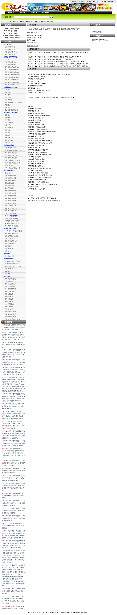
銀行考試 (7, 115)
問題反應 (95, 1)
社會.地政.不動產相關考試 (13, 75)
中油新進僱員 (9, 122)
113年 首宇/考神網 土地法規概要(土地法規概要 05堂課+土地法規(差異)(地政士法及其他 (61, 64)
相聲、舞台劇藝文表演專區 (13, 266)
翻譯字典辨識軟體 (10, 193)
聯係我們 (81, 1)
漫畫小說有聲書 (9, 291)
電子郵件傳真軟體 (10, 195)
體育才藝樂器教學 (10, 286)
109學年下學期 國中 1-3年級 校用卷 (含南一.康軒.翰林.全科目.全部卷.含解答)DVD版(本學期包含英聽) (13, 443)
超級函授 (69, 612)
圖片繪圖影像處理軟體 (12, 233)
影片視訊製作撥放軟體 (12, 236)
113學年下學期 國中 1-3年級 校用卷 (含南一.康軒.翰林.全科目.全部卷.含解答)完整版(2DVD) (13, 470)
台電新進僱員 (9, 127)
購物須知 (75, 1)
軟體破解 (88, 1)
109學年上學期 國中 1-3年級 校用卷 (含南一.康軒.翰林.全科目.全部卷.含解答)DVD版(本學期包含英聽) (13, 362)
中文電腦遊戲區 (9, 256)
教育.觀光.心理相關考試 (12, 80)
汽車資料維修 (9, 309)
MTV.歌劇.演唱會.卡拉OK (12, 264)
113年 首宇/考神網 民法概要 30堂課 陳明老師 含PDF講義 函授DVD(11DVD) (58, 57)
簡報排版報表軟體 (10, 198)
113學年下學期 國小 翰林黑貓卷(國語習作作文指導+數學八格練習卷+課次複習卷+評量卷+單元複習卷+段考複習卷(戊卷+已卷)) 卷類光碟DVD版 (13, 453)
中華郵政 (7, 117)
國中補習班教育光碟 (11, 155)
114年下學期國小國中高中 (12, 35)
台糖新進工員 (9, 138)
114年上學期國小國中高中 (12, 38)
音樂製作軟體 (9, 238)
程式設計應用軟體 (10, 203)
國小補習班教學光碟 (11, 153)
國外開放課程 (9, 165)
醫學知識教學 (9, 301)
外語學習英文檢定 (10, 281)
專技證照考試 (9, 105)
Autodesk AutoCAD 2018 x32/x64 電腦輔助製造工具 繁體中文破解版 (13, 345)
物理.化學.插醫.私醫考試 (12, 77)
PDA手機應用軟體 (10, 211)
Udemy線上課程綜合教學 (12, 168)
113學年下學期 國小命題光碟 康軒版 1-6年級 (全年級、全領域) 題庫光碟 (13, 495)
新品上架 (22, 12)
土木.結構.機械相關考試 (12, 69)
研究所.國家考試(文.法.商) (12, 163)
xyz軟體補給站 (49, 612)
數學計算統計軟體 (10, 201)
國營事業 (7, 130)
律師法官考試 (9, 97)
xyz (29, 612)
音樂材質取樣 (9, 248)
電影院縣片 (8, 271)
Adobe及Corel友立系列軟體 (13, 231)
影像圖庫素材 (9, 246)
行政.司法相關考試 (40, 21)
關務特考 (7, 92)
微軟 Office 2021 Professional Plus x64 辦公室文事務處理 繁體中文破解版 (13, 591)
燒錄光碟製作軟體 (10, 190)
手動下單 (34, 12)
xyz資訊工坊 (40, 612)
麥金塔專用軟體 (9, 188)
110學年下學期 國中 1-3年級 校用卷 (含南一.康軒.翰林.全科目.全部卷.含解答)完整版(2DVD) (13, 503)
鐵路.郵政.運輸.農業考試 (12, 85)
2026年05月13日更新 (11, 33)
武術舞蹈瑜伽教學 (10, 314)
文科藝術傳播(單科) (11, 52)
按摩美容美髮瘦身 (10, 284)
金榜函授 (75, 612)
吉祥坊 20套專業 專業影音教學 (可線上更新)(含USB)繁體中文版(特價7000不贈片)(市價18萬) (13, 327)
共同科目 (7, 59)
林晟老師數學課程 (10, 148)
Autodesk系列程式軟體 (12, 223)
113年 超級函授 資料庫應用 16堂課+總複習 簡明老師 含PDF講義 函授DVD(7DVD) (13, 406)
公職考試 (7, 90)
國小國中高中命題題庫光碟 (13, 150)
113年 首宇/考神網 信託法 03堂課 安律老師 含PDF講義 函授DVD (55, 59)
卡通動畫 (7, 274)
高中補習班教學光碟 (11, 158)
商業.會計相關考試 (10, 64)
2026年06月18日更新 (11, 31)
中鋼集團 (7, 135)
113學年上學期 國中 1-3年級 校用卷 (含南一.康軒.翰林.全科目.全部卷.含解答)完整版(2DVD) (13, 463)
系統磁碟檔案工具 (10, 183)
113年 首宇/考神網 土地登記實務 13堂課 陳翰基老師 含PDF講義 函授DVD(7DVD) (60, 61)
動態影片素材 (9, 251)
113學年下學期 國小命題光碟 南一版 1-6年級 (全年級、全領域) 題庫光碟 (13, 526)
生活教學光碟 (9, 299)
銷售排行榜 (8, 322)
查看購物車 (109, 1)
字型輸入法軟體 (9, 185)
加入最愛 (102, 1)
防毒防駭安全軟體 (10, 178)
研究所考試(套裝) (10, 54)
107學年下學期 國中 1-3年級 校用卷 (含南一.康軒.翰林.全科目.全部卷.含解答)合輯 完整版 (13, 511)
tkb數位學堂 (82, 612)
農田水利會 (8, 125)
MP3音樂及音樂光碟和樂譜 (13, 261)
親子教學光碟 (9, 306)
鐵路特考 (7, 95)
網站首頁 (11, 12)
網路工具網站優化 (10, 206)
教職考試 (7, 107)
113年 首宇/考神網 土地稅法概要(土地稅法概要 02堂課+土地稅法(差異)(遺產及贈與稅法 (61, 66)
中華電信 (7, 132)
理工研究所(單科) (10, 47)
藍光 (34, 612)
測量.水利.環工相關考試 (12, 72)
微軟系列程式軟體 (10, 180)
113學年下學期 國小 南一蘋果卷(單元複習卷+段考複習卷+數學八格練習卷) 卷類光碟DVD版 (13, 478)
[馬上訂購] (32, 46)
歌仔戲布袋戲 (9, 269)
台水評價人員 (9, 143)
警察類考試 (8, 100)
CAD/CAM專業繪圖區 (11, 218)
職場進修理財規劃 (10, 279)
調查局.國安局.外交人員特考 (13, 102)
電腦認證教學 (9, 296)
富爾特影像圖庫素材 (11, 243)
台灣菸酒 (7, 120)
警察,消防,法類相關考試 (12, 82)
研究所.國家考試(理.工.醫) (12, 160)
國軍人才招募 (9, 140)
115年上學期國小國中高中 (12, 28)
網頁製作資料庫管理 (11, 208)
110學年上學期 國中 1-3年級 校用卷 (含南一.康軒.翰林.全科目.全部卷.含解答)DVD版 (13, 518)
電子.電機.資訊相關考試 (12, 67)
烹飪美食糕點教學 (10, 311)
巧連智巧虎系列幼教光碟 (12, 319)
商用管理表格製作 (10, 175)
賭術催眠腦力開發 (10, 316)
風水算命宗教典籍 (10, 289)
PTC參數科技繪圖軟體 (12, 226)
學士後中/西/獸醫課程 (11, 110)
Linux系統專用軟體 (10, 213)
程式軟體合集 (9, 173)
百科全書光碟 (9, 294)
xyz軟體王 (63, 612)
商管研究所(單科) (10, 49)
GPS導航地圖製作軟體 (12, 221)
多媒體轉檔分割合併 (11, 241)
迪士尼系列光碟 (9, 304)
